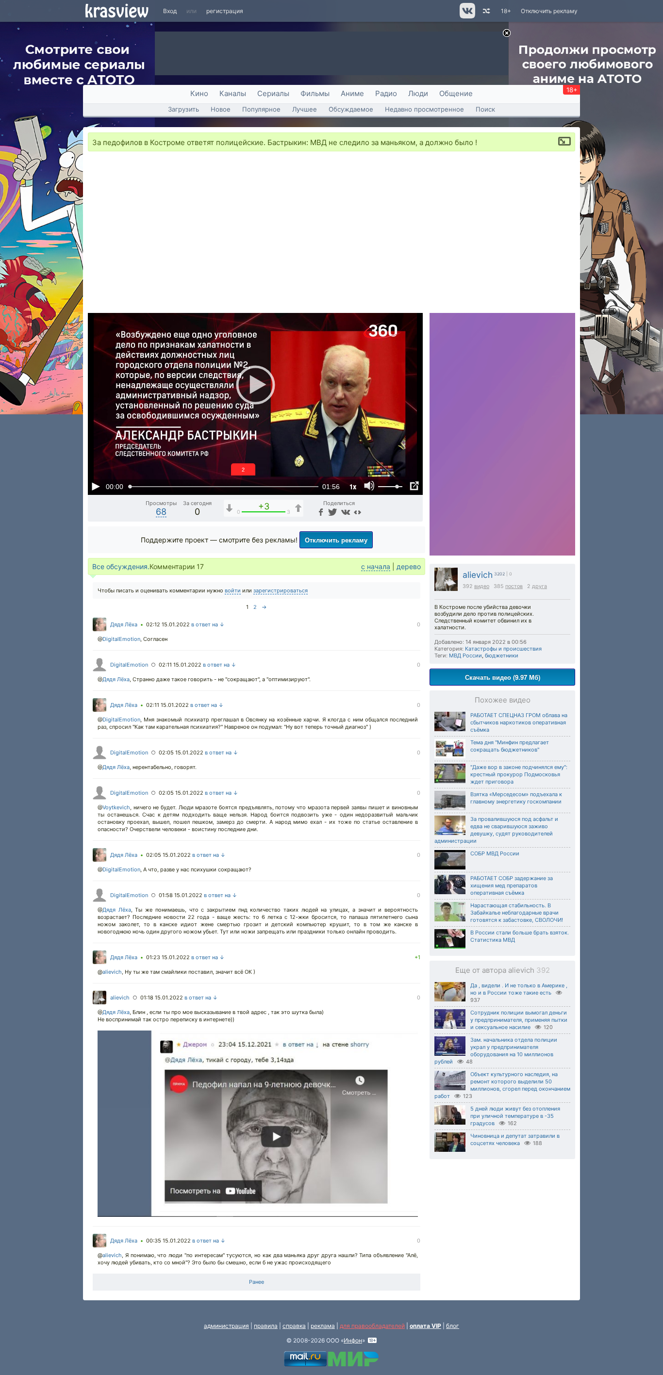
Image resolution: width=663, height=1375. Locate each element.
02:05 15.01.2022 (181, 752)
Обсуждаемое (351, 109)
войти (233, 590)
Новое (221, 109)
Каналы (232, 93)
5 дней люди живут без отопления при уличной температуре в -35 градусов (515, 1116)
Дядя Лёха (123, 624)
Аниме (352, 93)
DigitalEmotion (121, 639)
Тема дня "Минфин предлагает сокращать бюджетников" (509, 746)
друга (539, 586)
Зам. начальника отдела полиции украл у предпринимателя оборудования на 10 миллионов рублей (495, 1050)
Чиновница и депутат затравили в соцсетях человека (515, 1139)
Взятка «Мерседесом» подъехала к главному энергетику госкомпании (516, 798)
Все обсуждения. (120, 566)
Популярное (261, 109)
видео (481, 586)
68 (161, 512)
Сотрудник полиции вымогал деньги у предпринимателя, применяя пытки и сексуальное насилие (518, 1020)
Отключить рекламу (549, 11)
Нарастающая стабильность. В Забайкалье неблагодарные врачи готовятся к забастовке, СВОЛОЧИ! (516, 912)
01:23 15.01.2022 (168, 957)
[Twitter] (332, 512)
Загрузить (183, 109)
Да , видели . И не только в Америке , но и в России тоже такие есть (518, 989)
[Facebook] (319, 512)
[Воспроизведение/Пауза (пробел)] (95, 486)
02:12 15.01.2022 (168, 624)
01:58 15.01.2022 (180, 895)
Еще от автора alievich (502, 970)
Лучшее (304, 109)
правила (266, 1325)
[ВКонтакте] (344, 512)
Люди (418, 93)
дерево (409, 566)
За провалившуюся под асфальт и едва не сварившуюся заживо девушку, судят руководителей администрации (496, 830)
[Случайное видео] (485, 11)
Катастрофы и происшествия (503, 648)
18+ (506, 11)
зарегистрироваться (280, 590)
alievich (478, 575)
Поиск (485, 109)
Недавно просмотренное (424, 109)
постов (514, 586)
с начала (375, 566)
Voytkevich (116, 807)
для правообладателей (372, 1325)
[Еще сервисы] (357, 512)
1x (352, 486)
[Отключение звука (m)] (369, 486)
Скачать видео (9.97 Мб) (502, 677)
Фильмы (315, 93)
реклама (323, 1325)
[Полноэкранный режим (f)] (414, 486)
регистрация (224, 11)
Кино (199, 93)
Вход (170, 11)
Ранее (256, 1281)
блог (452, 1325)
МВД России (465, 655)
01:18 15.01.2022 (161, 997)
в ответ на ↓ (208, 624)
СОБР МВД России (494, 853)
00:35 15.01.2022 (168, 1240)
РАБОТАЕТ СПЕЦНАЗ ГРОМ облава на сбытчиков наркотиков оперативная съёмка (518, 722)
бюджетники (501, 655)
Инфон (353, 1340)
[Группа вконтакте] (466, 16)
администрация (226, 1325)
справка (294, 1325)
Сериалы (273, 93)
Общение (456, 93)
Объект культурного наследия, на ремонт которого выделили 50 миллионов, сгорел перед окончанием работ (502, 1085)
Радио (386, 93)
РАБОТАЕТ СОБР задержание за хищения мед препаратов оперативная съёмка (511, 885)
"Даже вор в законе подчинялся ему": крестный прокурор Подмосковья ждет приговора (518, 774)
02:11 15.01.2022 (180, 664)
